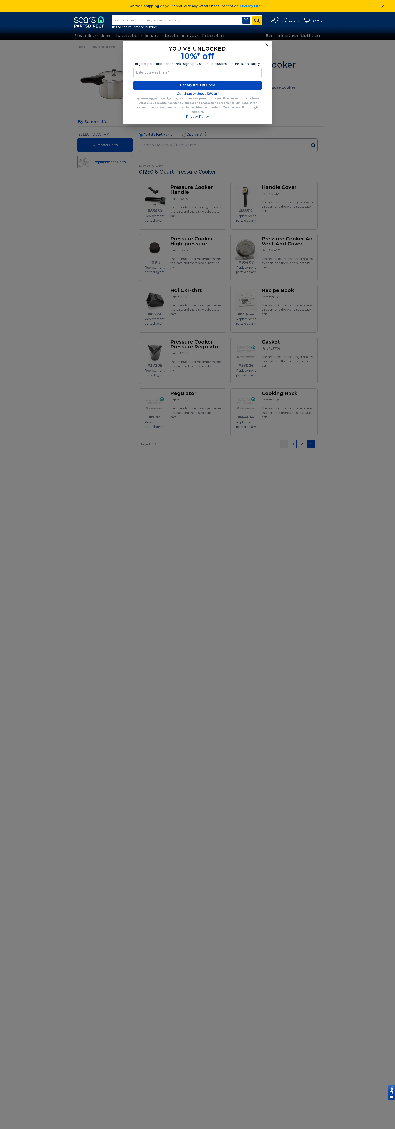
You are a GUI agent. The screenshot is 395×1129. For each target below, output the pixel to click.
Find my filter (251, 6)
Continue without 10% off (197, 94)
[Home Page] (91, 22)
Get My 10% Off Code (197, 85)
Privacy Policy (197, 117)
